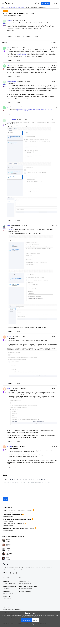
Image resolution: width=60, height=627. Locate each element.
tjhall (8, 65)
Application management (25, 588)
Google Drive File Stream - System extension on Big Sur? (18, 510)
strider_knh (10, 388)
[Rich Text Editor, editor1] (30, 489)
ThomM (8, 548)
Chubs (8, 539)
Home (2, 7)
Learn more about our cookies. (30, 616)
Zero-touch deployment (25, 583)
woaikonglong (10, 553)
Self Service (6, 607)
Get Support (9, 7)
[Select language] (38, 3)
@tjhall (8, 122)
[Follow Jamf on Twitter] (4, 573)
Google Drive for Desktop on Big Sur (12, 514)
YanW (8, 225)
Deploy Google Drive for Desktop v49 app (14, 523)
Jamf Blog (6, 588)
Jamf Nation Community (9, 586)
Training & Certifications (9, 583)
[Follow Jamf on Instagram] (13, 573)
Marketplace (6, 591)
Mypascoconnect (21, 54)
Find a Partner (7, 596)
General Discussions (18, 7)
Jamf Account (7, 598)
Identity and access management (12, 609)
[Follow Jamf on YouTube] (10, 572)
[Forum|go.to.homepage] (9, 3)
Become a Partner (8, 593)
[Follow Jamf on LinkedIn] (7, 573)
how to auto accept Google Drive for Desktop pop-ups (17, 519)
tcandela (9, 20)
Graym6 (9, 47)
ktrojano (8, 544)
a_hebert (9, 336)
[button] (3, 3)
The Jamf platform (24, 581)
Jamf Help (6, 581)
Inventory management (25, 591)
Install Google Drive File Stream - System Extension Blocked (18, 528)
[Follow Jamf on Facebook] (16, 573)
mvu (7, 557)
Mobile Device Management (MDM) (28, 586)
